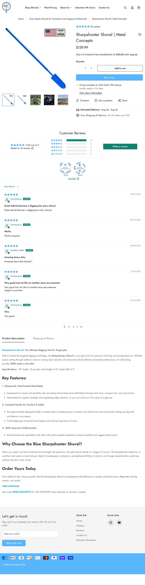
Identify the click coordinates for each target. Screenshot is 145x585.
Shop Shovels (32, 7)
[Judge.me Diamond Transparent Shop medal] (79, 168)
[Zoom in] (63, 31)
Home (21, 18)
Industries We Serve (85, 7)
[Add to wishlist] (140, 35)
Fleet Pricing (50, 7)
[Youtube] (119, 522)
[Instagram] (110, 522)
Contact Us (104, 7)
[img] (11, 194)
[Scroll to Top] (139, 569)
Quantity (80, 61)
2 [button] (69, 326)
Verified (72, 178)
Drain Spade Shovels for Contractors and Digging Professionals (58, 18)
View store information (90, 93)
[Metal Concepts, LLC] (6, 7)
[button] (83, 26)
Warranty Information (86, 540)
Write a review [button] (120, 146)
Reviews (80, 530)
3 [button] (73, 326)
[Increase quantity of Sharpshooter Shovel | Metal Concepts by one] (91, 68)
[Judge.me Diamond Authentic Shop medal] (65, 168)
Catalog (80, 525)
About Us (64, 7)
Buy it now (109, 77)
